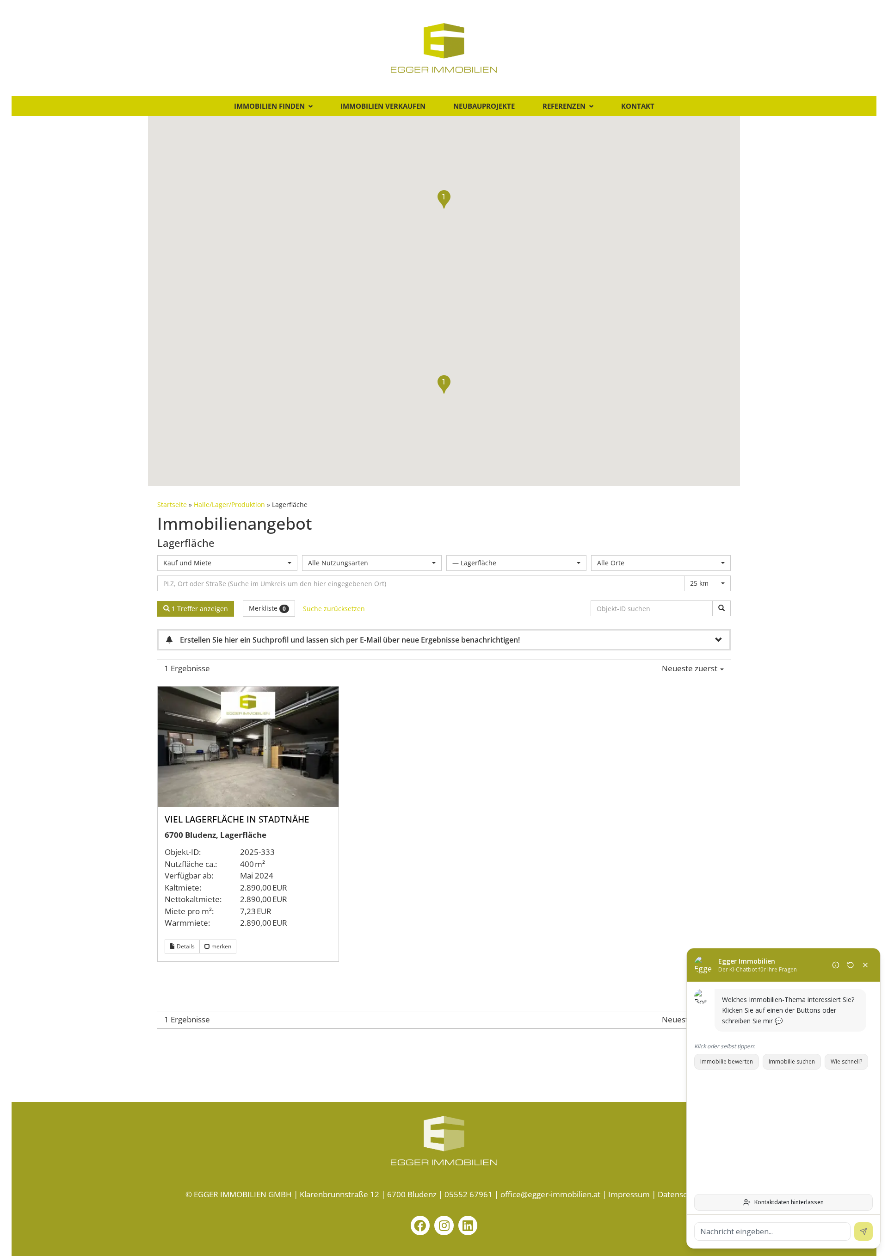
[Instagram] (444, 1225)
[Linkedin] (468, 1225)
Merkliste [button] (267, 608)
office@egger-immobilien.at (550, 1194)
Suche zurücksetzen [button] (334, 608)
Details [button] (185, 946)
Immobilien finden (269, 106)
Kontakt (637, 106)
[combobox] (227, 563)
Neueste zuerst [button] (690, 668)
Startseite (172, 504)
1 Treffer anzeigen (199, 608)
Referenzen (564, 106)
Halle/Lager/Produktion (229, 504)
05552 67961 (468, 1194)
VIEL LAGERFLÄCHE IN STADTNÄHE (237, 819)
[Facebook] (420, 1225)
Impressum (629, 1194)
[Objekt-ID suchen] (721, 608)
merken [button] (220, 946)
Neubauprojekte (484, 106)
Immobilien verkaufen (383, 106)
